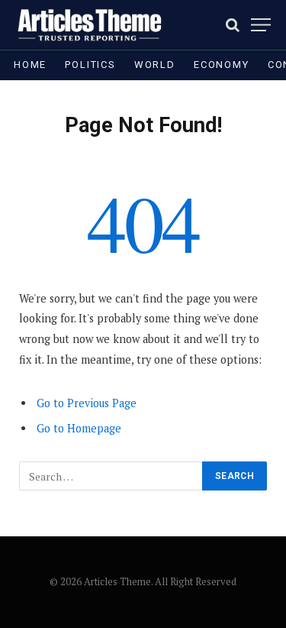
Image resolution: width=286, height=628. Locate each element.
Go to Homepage (79, 428)
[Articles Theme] (89, 25)
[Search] (233, 25)
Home (30, 64)
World (154, 64)
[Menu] (261, 25)
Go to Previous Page (87, 403)
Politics (90, 64)
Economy (221, 64)
